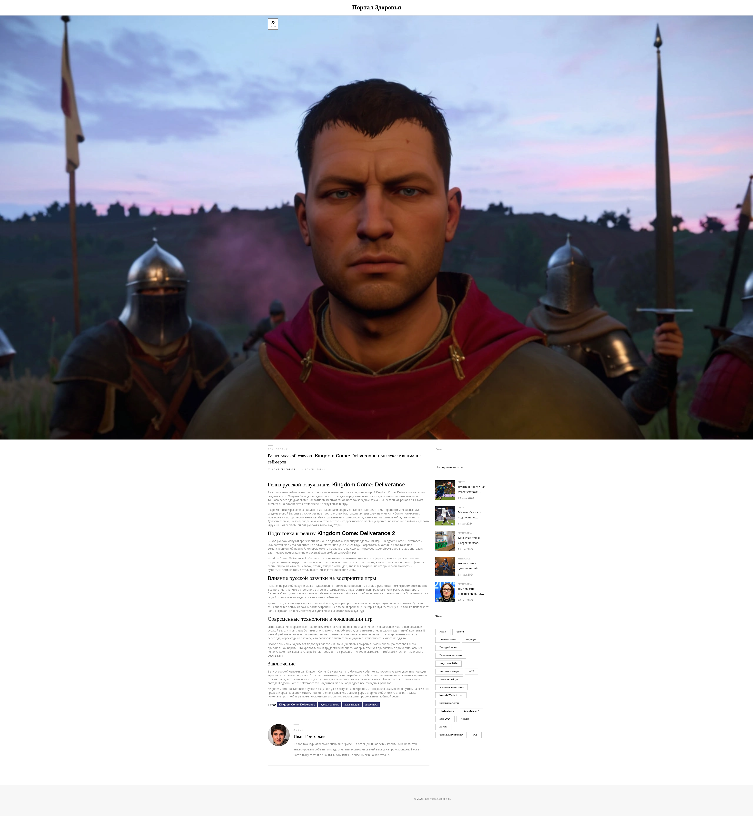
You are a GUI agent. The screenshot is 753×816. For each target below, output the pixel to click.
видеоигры (371, 704)
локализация (352, 704)
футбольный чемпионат (451, 735)
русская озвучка (329, 704)
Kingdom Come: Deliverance (297, 704)
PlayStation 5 (446, 711)
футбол (460, 632)
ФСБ (475, 735)
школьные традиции (449, 671)
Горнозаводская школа (450, 655)
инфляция (471, 639)
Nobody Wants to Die (450, 695)
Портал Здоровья (376, 7)
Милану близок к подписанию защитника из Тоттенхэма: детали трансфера (471, 515)
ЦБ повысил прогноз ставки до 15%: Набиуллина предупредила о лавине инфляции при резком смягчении (470, 592)
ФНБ (471, 671)
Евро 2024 (444, 719)
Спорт (461, 482)
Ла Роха (443, 727)
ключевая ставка (447, 639)
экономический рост (449, 679)
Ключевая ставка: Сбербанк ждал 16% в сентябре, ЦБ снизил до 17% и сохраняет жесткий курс (471, 541)
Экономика (465, 533)
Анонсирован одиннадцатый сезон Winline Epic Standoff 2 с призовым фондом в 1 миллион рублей (471, 566)
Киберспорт (465, 559)
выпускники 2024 (448, 663)
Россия (442, 632)
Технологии (278, 449)
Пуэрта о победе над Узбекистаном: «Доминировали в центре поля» (471, 489)
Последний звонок (448, 647)
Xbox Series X (471, 711)
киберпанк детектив (449, 703)
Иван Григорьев (284, 469)
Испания (465, 719)
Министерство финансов (451, 687)
